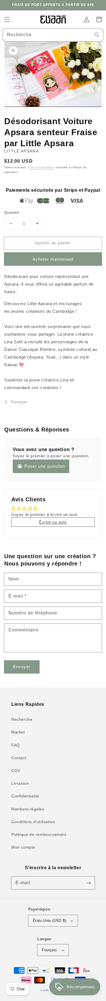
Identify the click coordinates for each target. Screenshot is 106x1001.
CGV (15, 770)
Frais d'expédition (41, 167)
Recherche (21, 719)
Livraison (20, 783)
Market (18, 732)
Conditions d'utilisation (33, 821)
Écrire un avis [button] (53, 522)
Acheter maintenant (53, 259)
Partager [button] (19, 402)
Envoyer (22, 666)
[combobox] (53, 35)
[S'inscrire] (88, 883)
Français (49, 950)
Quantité (11, 212)
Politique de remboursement (38, 834)
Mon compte (23, 847)
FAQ (15, 745)
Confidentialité (25, 796)
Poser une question (44, 466)
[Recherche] (97, 35)
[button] (7, 19)
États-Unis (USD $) (49, 920)
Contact (18, 758)
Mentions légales (27, 809)
